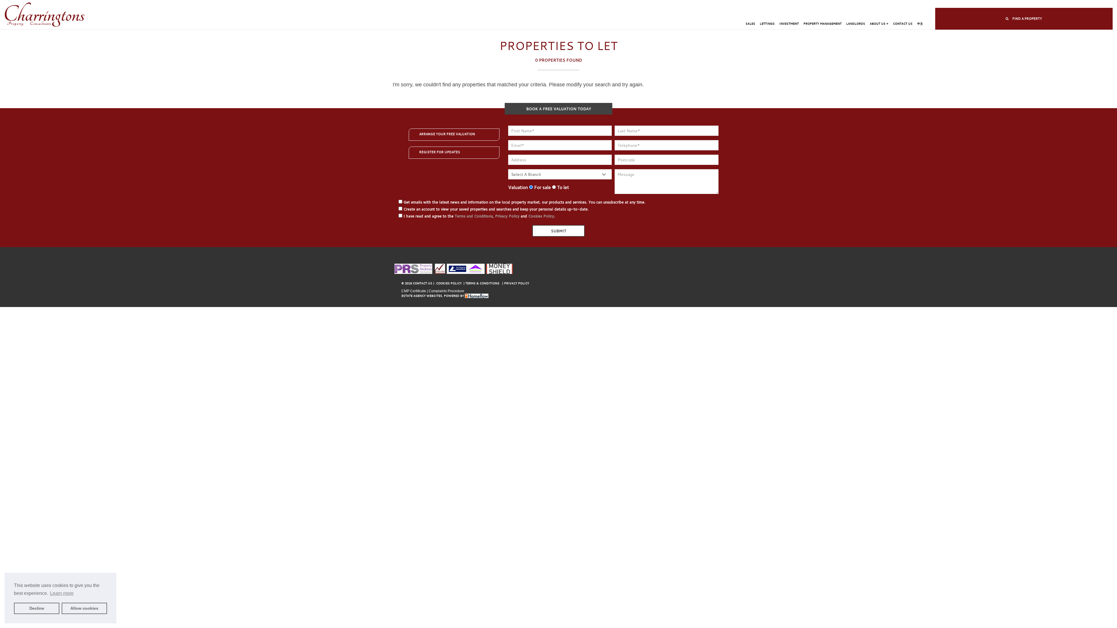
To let (562, 187)
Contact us (903, 24)
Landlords (855, 24)
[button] (1024, 19)
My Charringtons (582, 4)
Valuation (518, 187)
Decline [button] (36, 608)
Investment (789, 24)
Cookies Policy (541, 216)
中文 (920, 24)
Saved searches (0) (659, 4)
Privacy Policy (507, 216)
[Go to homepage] (44, 15)
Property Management (822, 24)
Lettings (767, 24)
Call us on (702, 4)
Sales (750, 24)
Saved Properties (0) (620, 4)
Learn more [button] (62, 593)
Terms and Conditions (474, 216)
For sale (542, 187)
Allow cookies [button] (84, 608)
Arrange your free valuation (447, 134)
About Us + (879, 24)
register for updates (439, 152)
